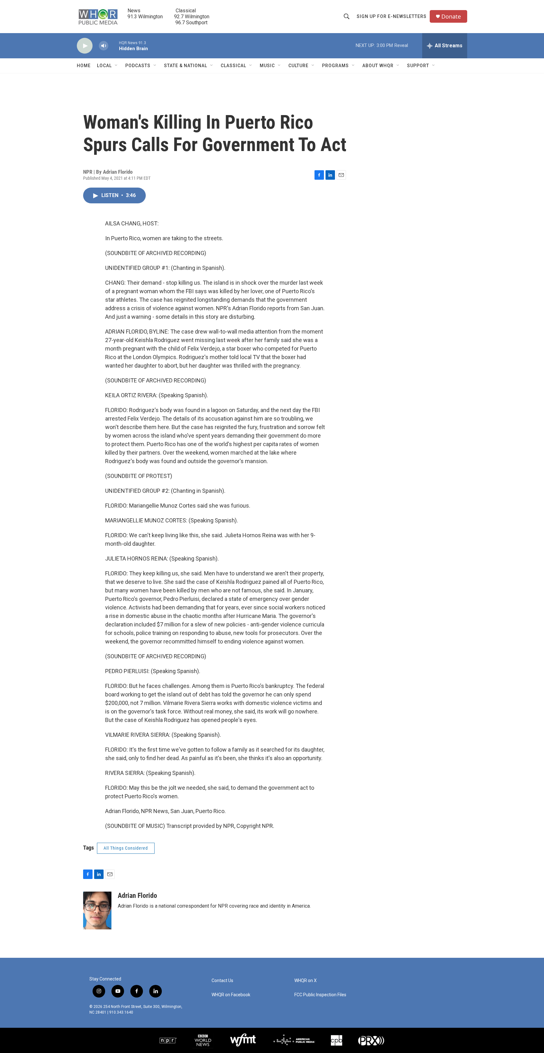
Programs (335, 65)
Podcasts (137, 65)
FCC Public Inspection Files (320, 994)
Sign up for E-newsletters (392, 16)
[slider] (114, 45)
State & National (185, 65)
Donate (451, 16)
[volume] (103, 46)
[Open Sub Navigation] (116, 65)
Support (418, 65)
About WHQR (378, 65)
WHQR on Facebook (231, 994)
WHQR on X (305, 980)
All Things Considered (126, 848)
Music (267, 65)
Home (84, 65)
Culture (298, 65)
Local (104, 65)
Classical (233, 65)
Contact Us (222, 980)
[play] (85, 45)
